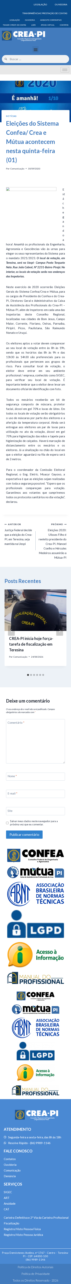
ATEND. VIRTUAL (48, 25)
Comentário (16, 722)
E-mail (12, 793)
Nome (12, 776)
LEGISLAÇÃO (40, 4)
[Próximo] (59, 630)
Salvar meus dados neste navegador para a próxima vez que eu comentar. (34, 823)
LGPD (33, 25)
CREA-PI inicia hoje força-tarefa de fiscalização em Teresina (31, 644)
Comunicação (17, 168)
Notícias (11, 116)
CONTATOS (64, 25)
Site (10, 810)
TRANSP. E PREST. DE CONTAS (14, 25)
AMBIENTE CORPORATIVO (51, 20)
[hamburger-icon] (65, 70)
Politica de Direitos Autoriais (35, 1267)
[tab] (28, 675)
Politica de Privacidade (35, 1273)
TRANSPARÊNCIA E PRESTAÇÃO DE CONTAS (44, 13)
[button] (35, 49)
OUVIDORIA (61, 4)
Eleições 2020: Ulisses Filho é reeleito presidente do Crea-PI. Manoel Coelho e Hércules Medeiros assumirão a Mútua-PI (52, 541)
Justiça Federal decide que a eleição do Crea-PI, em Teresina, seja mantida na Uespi (18, 534)
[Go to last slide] (11, 630)
